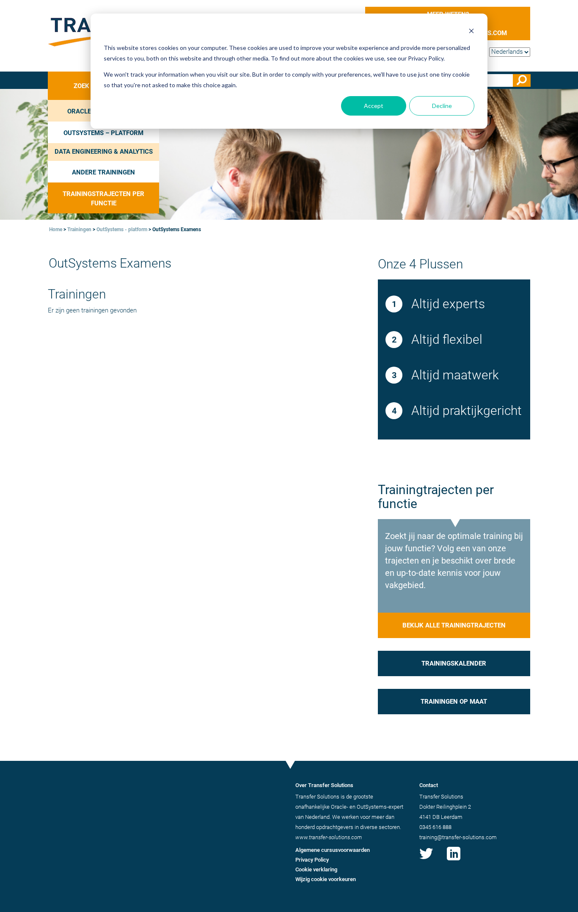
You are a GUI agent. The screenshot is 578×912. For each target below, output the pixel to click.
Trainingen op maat (454, 701)
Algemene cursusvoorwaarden (332, 850)
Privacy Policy (312, 860)
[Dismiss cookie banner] (471, 32)
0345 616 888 (435, 827)
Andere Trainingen (103, 172)
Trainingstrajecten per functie (103, 198)
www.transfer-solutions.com (328, 837)
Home (55, 229)
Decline (442, 105)
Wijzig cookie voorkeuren (325, 879)
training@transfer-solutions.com (458, 837)
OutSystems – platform (103, 133)
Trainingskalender (453, 663)
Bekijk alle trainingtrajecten (454, 625)
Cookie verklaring (316, 869)
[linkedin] (453, 860)
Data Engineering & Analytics (104, 151)
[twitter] (426, 860)
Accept (373, 105)
